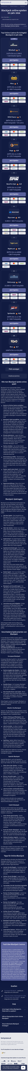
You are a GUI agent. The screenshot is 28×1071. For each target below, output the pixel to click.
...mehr (25, 26)
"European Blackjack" (10, 991)
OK (23, 1068)
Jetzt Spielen (14, 60)
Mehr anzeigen (14, 369)
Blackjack (18, 401)
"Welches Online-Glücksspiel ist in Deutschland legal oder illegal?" (15, 997)
